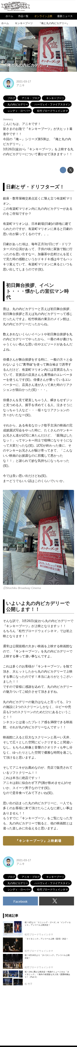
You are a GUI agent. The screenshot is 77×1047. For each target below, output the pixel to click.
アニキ (20, 85)
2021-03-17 (23, 81)
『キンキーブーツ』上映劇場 (38, 840)
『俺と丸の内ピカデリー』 (26, 65)
